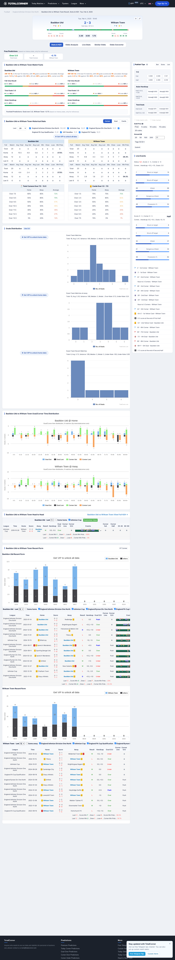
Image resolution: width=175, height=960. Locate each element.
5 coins (144, 127)
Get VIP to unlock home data (35, 237)
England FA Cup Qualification (43, 132)
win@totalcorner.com (29, 948)
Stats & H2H (56, 45)
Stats (163, 64)
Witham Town (118, 22)
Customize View (90, 520)
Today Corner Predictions (70, 948)
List (168, 64)
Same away (33, 743)
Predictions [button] (53, 3)
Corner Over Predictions (70, 955)
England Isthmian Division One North (45, 128)
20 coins (138, 130)
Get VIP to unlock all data (67, 137)
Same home (62, 520)
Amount (137, 134)
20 (136, 137)
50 (141, 137)
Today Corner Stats (125, 955)
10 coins (153, 127)
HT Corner (123, 548)
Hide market (156, 120)
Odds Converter (117, 45)
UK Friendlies (68, 132)
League (74, 3)
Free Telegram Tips (125, 945)
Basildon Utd (57, 22)
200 (151, 137)
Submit (137, 147)
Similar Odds (100, 45)
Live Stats (86, 45)
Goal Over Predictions (69, 952)
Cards (124, 121)
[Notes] (139, 18)
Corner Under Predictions (70, 958)
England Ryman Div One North (100, 128)
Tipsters (65, 3)
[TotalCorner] (16, 3)
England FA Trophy (89, 132)
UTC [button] (142, 3)
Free (137, 127)
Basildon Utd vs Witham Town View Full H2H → (107, 514)
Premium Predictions (68, 945)
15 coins (162, 127)
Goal (115, 121)
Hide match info (141, 120)
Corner (107, 121)
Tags (140, 142)
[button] (151, 3)
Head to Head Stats (125, 958)
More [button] (82, 3)
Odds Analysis (71, 45)
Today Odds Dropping (126, 952)
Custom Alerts (153, 954)
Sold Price (138, 124)
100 (145, 137)
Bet (157, 64)
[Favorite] (135, 18)
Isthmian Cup (75, 128)
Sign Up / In (162, 3)
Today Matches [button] (37, 3)
